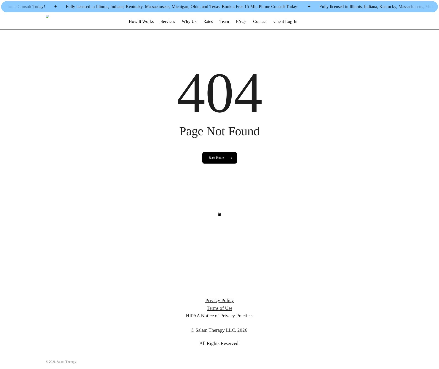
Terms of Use (219, 308)
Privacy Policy (219, 300)
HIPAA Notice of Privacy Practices (219, 315)
